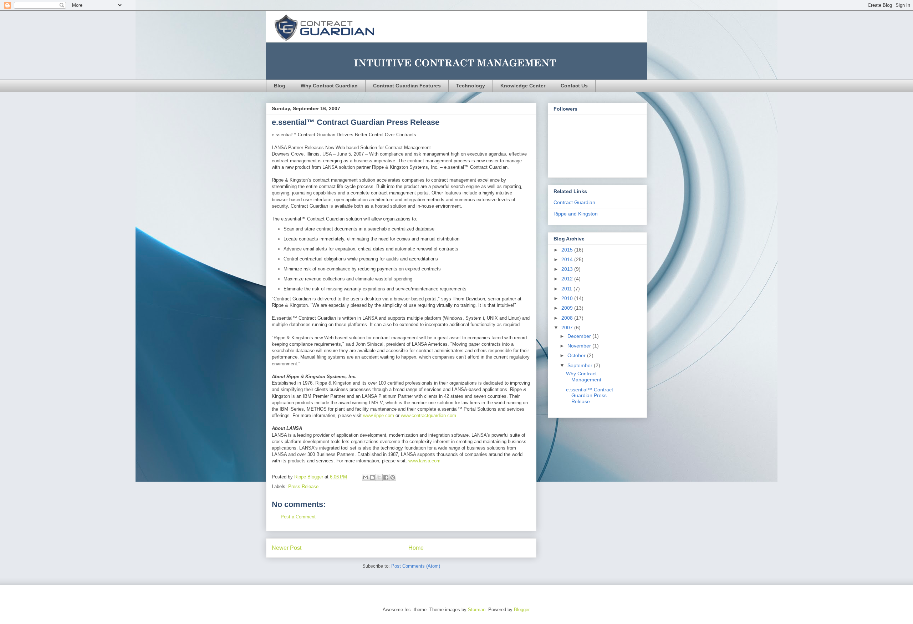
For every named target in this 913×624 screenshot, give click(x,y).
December (579, 336)
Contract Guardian (574, 202)
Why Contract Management (583, 376)
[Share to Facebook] (385, 477)
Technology (470, 85)
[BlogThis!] (372, 477)
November (579, 346)
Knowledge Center (522, 85)
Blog (279, 85)
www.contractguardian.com (428, 415)
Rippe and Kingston (576, 214)
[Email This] (365, 477)
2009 (567, 308)
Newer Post (286, 548)
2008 (567, 318)
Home (416, 548)
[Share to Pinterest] (392, 477)
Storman (476, 609)
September (580, 365)
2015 (567, 250)
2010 (567, 298)
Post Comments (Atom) (415, 566)
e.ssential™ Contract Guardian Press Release (589, 396)
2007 (567, 327)
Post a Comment (298, 516)
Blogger (521, 609)
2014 (567, 259)
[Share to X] (379, 477)
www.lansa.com (424, 460)
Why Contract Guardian (329, 85)
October (577, 355)
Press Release (303, 486)
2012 (567, 278)
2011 (567, 288)
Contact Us (574, 85)
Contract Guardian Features (407, 85)
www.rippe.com (378, 415)
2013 (567, 269)
